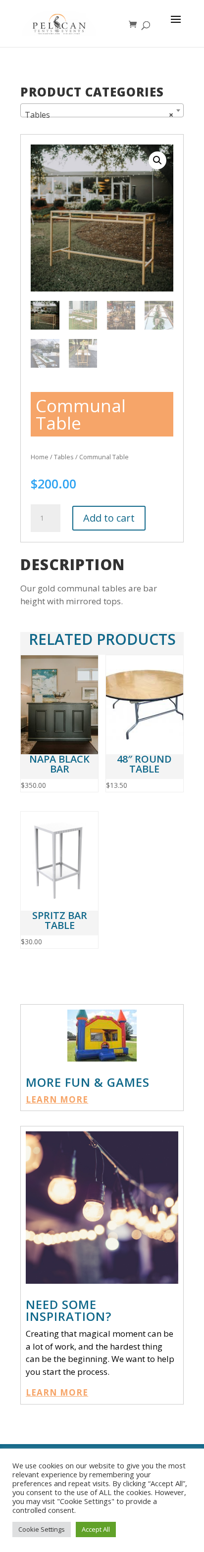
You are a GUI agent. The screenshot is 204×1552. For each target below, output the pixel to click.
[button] (157, 160)
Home (40, 456)
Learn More (57, 1099)
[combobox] (102, 110)
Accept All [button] (96, 1529)
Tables (64, 456)
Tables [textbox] (99, 114)
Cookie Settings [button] (41, 1529)
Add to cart (109, 518)
